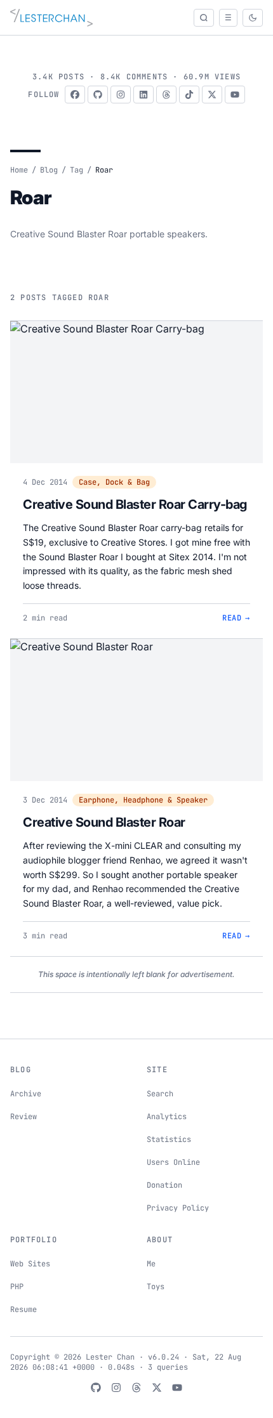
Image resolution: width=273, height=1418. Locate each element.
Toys (155, 1287)
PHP (16, 1287)
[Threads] (166, 94)
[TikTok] (189, 94)
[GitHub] (98, 94)
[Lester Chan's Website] (51, 18)
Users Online (173, 1162)
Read (236, 618)
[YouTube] (235, 94)
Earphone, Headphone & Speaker (143, 800)
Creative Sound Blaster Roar (104, 822)
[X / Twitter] (212, 94)
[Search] (204, 18)
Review (23, 1117)
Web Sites (30, 1264)
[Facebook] (75, 94)
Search (160, 1094)
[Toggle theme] (253, 18)
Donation (164, 1185)
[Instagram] (120, 94)
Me (151, 1264)
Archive (25, 1094)
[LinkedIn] (143, 94)
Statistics (169, 1139)
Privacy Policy (178, 1208)
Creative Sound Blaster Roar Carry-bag (135, 504)
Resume (23, 1309)
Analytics (167, 1117)
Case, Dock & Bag (114, 482)
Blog (49, 170)
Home (19, 170)
